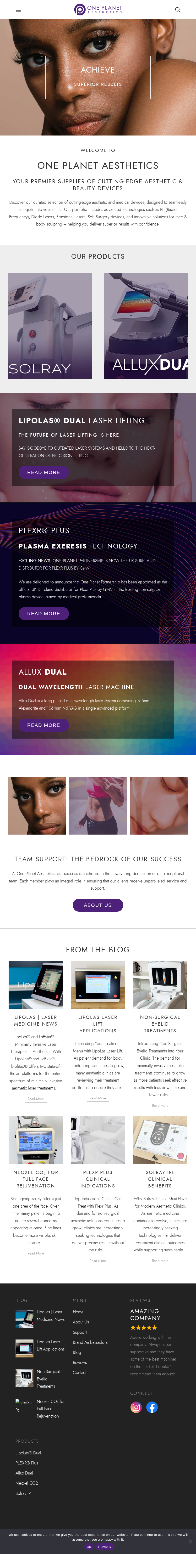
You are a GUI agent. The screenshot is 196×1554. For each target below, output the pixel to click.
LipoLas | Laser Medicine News (36, 1020)
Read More (35, 1098)
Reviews (80, 1362)
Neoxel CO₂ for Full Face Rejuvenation (35, 1179)
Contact (79, 1372)
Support (80, 1332)
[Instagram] (138, 1407)
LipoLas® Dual (28, 1453)
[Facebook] (154, 1407)
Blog (77, 1352)
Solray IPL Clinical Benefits (160, 1179)
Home (78, 1312)
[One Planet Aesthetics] (98, 9)
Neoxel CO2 (27, 1483)
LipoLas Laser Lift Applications (97, 1024)
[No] (190, 1541)
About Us (81, 1322)
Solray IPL (24, 1493)
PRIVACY (105, 1547)
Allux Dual (24, 1473)
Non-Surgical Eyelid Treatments (160, 1024)
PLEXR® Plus (27, 1463)
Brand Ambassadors (90, 1342)
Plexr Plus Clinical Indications (98, 1179)
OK (89, 1547)
